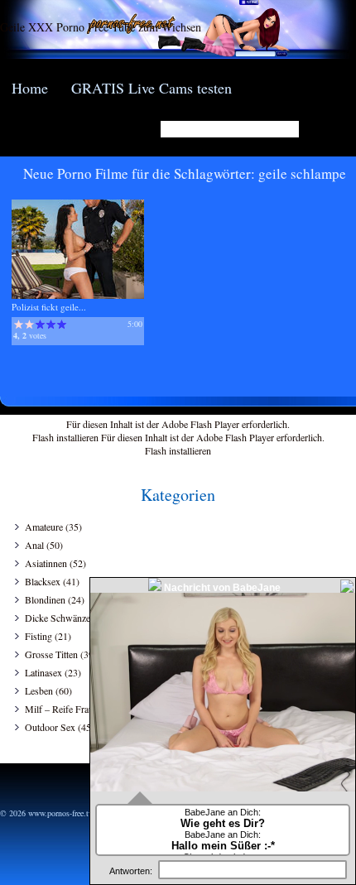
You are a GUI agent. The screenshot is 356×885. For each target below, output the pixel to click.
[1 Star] (18, 324)
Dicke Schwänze (57, 617)
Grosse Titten (51, 654)
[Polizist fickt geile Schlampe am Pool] (78, 295)
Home (30, 88)
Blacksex (42, 581)
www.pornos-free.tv (60, 813)
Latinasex (43, 672)
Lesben (39, 690)
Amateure (44, 526)
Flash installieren (65, 437)
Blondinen (45, 599)
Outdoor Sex (50, 726)
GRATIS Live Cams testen (151, 88)
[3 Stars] (40, 324)
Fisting (38, 635)
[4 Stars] (51, 324)
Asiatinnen (46, 563)
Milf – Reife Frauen (64, 708)
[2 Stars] (29, 324)
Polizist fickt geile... (49, 307)
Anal (34, 544)
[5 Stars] (61, 324)
